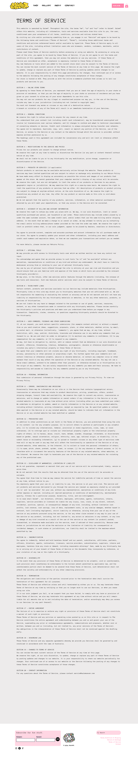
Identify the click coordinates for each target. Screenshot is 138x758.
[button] (118, 6)
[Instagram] (16, 748)
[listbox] (118, 6)
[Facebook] (23, 748)
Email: (39, 737)
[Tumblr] (19, 748)
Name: (19, 737)
